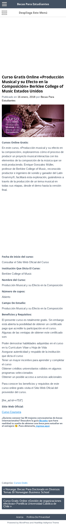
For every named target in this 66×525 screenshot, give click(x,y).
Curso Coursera (11, 412)
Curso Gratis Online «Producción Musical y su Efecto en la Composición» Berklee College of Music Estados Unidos (33, 84)
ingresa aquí (42, 425)
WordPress (24, 522)
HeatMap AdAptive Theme (46, 522)
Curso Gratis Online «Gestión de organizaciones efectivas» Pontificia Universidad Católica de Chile (32, 503)
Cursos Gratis (20, 483)
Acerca (19, 517)
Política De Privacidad (38, 517)
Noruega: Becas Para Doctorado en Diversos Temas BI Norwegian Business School (31, 491)
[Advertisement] (33, 47)
